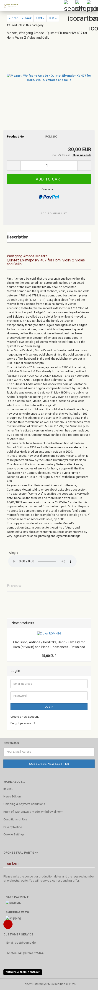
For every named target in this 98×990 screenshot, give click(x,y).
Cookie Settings (14, 834)
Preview (14, 585)
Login (49, 706)
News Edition (12, 796)
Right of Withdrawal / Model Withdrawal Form (33, 811)
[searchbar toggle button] (69, 5)
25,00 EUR (49, 656)
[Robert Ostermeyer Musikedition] (9, 5)
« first (13, 18)
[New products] (86, 623)
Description (17, 237)
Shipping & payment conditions (24, 804)
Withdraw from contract (22, 972)
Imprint (8, 788)
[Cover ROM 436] (49, 634)
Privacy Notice (12, 827)
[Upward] (85, 983)
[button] (14, 165)
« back (26, 18)
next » (40, 18)
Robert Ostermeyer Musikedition (44, 984)
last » (53, 18)
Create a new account (24, 716)
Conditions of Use (15, 819)
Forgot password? (22, 723)
